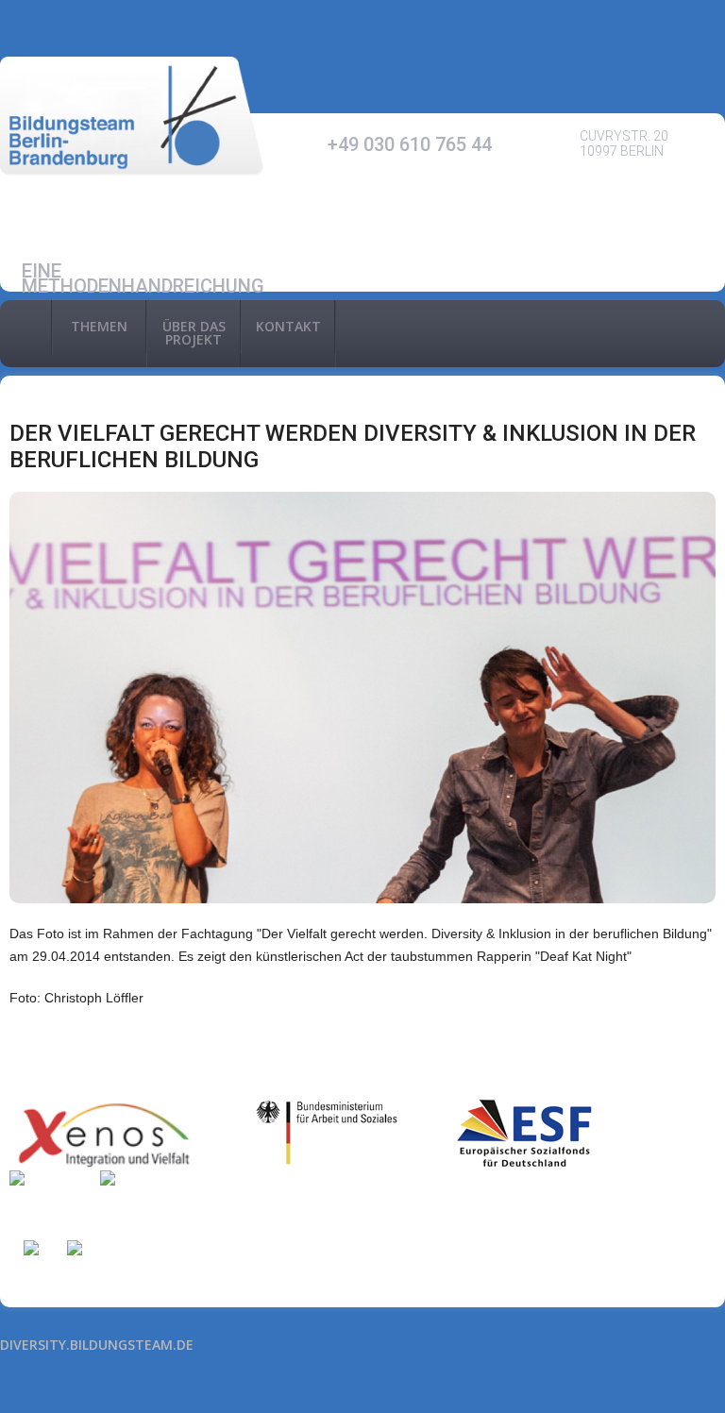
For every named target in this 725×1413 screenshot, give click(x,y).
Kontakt (288, 326)
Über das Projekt (194, 332)
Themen (99, 326)
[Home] (132, 116)
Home (25, 327)
